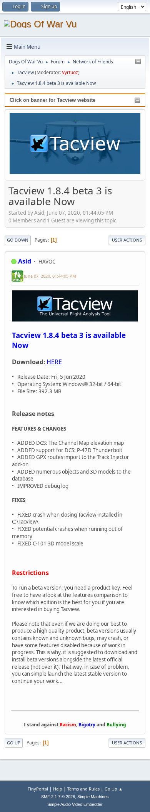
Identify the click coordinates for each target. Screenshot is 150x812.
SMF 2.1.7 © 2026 (58, 796)
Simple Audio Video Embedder (75, 804)
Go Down (17, 240)
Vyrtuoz (70, 72)
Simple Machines (93, 796)
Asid (24, 261)
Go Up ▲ (114, 789)
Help (57, 789)
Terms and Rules (83, 789)
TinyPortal (38, 789)
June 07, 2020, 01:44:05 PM (50, 276)
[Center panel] (138, 62)
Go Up (13, 743)
